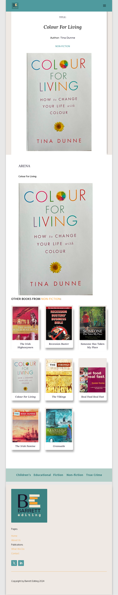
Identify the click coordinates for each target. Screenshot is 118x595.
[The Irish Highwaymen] (25, 325)
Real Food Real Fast (92, 396)
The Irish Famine (25, 446)
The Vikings (59, 396)
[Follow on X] (14, 563)
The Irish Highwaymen (25, 345)
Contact (15, 554)
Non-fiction (62, 46)
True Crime (94, 475)
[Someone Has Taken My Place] (92, 325)
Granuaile (59, 446)
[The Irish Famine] (25, 428)
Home (14, 536)
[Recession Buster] (59, 325)
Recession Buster (59, 344)
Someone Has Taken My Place (92, 345)
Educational (42, 475)
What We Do (17, 549)
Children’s (23, 475)
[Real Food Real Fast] (92, 378)
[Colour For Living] (25, 378)
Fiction (58, 475)
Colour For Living (25, 396)
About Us (16, 540)
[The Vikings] (59, 378)
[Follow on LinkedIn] (21, 563)
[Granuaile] (59, 428)
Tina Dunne (67, 37)
